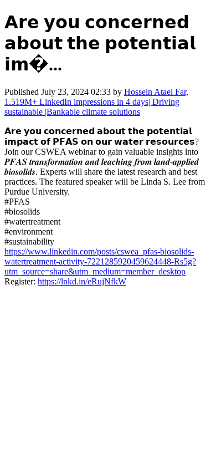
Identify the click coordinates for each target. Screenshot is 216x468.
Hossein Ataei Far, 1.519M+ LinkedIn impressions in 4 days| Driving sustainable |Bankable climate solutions (96, 101)
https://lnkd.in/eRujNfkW (82, 281)
